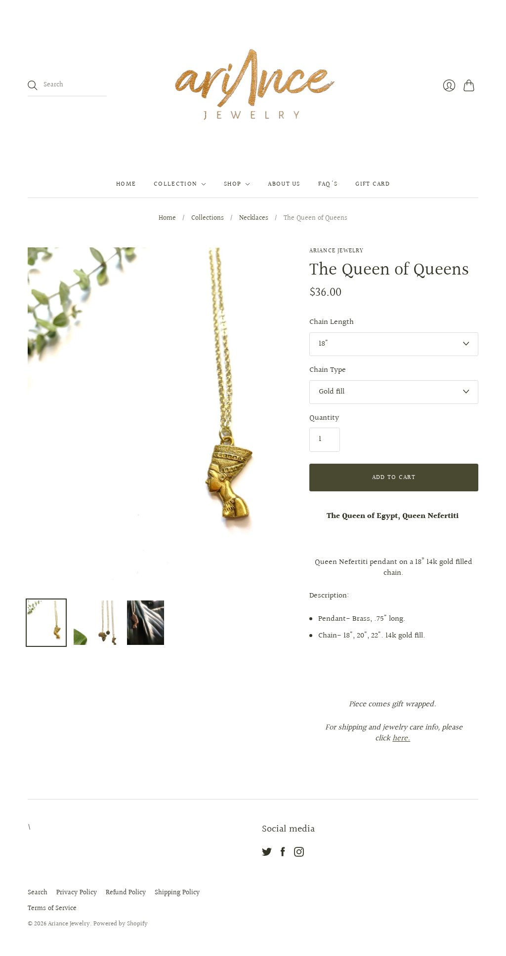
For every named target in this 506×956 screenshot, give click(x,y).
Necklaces (253, 219)
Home (126, 184)
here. (401, 738)
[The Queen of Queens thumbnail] (46, 622)
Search (37, 892)
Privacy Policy (76, 892)
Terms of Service (52, 908)
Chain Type (327, 370)
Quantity (324, 418)
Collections (207, 219)
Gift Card (372, 184)
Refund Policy (126, 892)
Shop (232, 184)
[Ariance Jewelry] (253, 85)
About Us (284, 184)
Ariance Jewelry (336, 251)
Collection (175, 184)
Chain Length (331, 322)
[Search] (33, 85)
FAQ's (328, 184)
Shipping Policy (177, 892)
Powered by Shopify (120, 924)
